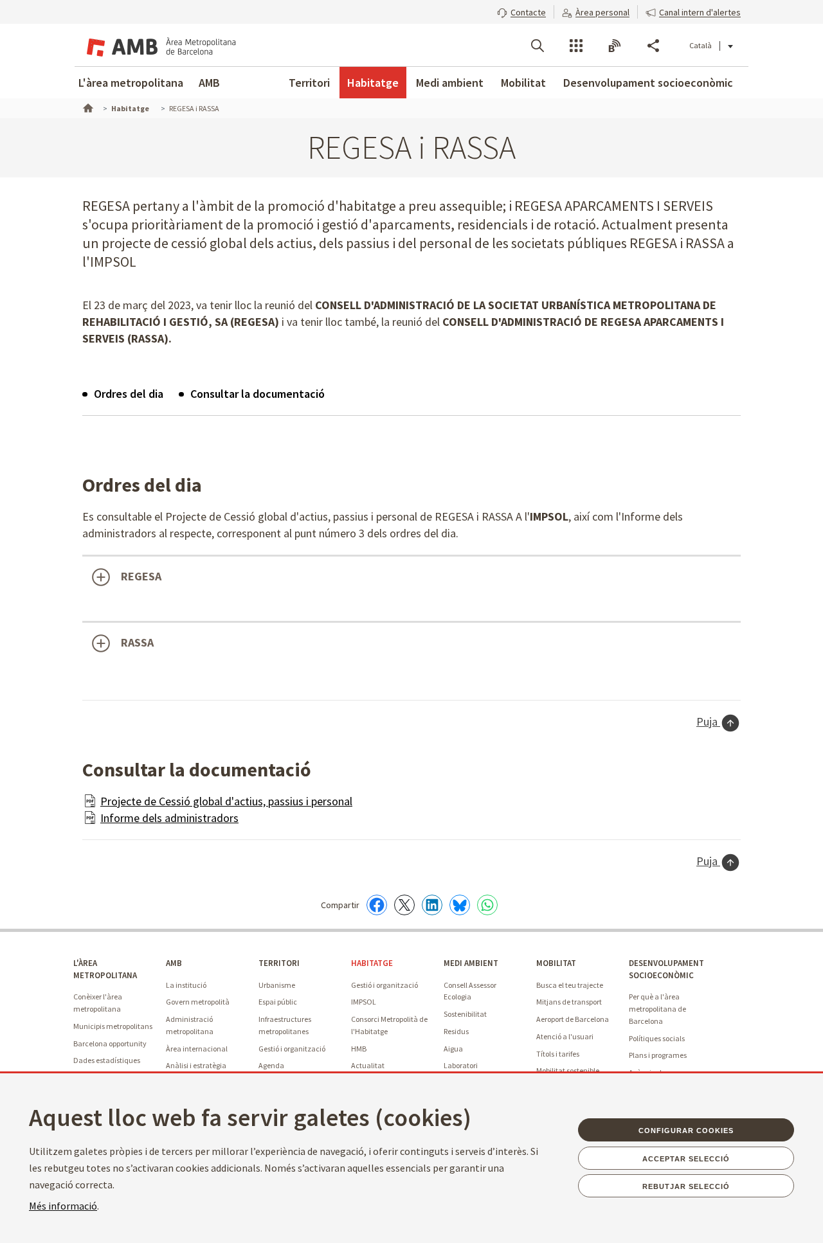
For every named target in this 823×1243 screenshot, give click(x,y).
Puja (708, 721)
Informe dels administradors (169, 817)
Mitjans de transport (569, 1001)
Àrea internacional (197, 1048)
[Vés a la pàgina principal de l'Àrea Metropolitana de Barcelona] (159, 45)
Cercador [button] (537, 45)
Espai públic (277, 1001)
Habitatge (373, 82)
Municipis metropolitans (112, 1026)
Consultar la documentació (257, 393)
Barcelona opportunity (110, 1043)
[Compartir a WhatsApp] (487, 905)
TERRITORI (279, 963)
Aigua (453, 1048)
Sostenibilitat (465, 1014)
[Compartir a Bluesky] (459, 905)
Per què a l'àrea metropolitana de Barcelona (657, 1008)
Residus (456, 1031)
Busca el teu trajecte (569, 985)
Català (700, 45)
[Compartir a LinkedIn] (432, 905)
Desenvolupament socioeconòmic (648, 82)
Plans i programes (658, 1055)
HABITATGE (372, 963)
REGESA (141, 576)
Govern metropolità (198, 1001)
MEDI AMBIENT (471, 963)
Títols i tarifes (557, 1054)
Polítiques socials (657, 1038)
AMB (209, 82)
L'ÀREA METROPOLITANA (105, 969)
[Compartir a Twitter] (404, 905)
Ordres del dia (128, 393)
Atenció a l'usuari (564, 1036)
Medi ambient (450, 82)
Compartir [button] (653, 45)
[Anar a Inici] (86, 106)
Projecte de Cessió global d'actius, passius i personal (226, 801)
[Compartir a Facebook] (376, 905)
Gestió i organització (291, 1048)
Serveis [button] (576, 45)
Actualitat (367, 1065)
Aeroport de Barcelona (572, 1019)
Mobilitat (523, 82)
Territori (309, 82)
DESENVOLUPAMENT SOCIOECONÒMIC (666, 969)
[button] (521, 11)
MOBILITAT (556, 963)
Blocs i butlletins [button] (614, 45)
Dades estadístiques (106, 1060)
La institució (186, 985)
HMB (358, 1048)
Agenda (271, 1065)
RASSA (137, 642)
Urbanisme (276, 985)
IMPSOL (363, 1001)
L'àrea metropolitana (130, 82)
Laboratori (461, 1065)
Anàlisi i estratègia (196, 1065)
